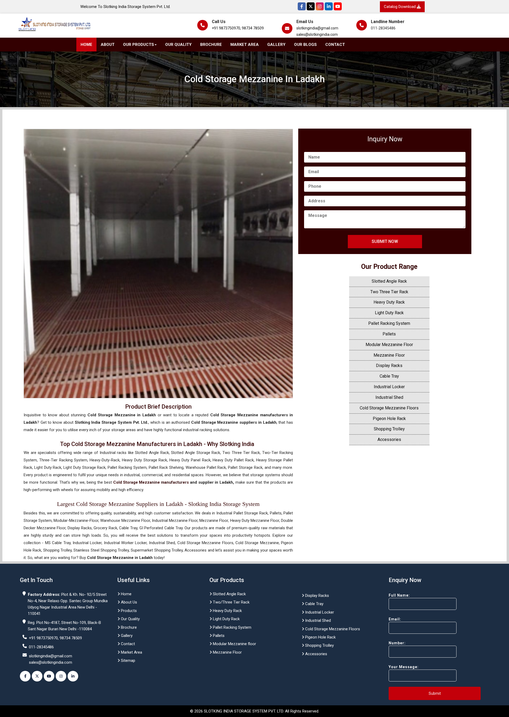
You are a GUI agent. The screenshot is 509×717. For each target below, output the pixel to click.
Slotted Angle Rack (389, 281)
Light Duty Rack (389, 312)
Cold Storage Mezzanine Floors (389, 407)
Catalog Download (400, 6)
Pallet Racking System (389, 323)
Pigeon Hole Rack (389, 418)
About (108, 44)
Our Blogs (305, 44)
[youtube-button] (49, 676)
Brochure (211, 44)
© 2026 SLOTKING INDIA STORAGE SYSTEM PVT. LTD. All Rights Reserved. (254, 711)
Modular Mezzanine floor (234, 643)
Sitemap (127, 660)
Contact (335, 44)
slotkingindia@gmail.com (317, 28)
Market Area (244, 44)
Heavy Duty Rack (389, 302)
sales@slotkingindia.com (317, 34)
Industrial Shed (389, 397)
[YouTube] (338, 6)
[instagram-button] (61, 676)
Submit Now (385, 241)
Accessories (389, 439)
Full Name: (399, 595)
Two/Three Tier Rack (230, 602)
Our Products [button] (138, 44)
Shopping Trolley (389, 428)
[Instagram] (320, 6)
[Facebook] (302, 6)
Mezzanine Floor (389, 355)
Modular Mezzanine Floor (389, 344)
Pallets (389, 333)
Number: (397, 643)
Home (86, 44)
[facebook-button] (25, 676)
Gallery (276, 44)
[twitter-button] (37, 676)
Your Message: (404, 667)
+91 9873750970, (226, 28)
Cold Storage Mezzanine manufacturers (151, 482)
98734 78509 (253, 28)
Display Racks (389, 365)
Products (128, 610)
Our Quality (178, 44)
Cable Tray (389, 376)
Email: (395, 619)
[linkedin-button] (73, 676)
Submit (435, 693)
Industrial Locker (389, 386)
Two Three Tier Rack (389, 291)
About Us (128, 602)
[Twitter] (311, 6)
